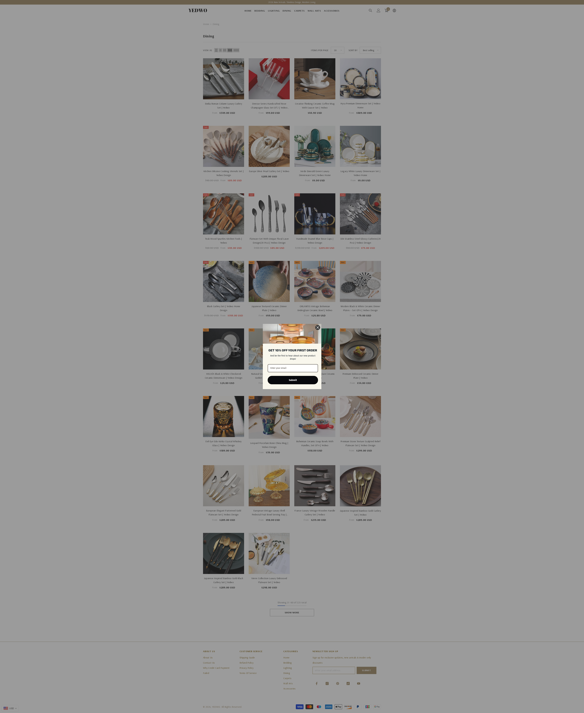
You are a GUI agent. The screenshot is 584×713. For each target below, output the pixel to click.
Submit (293, 380)
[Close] (317, 327)
